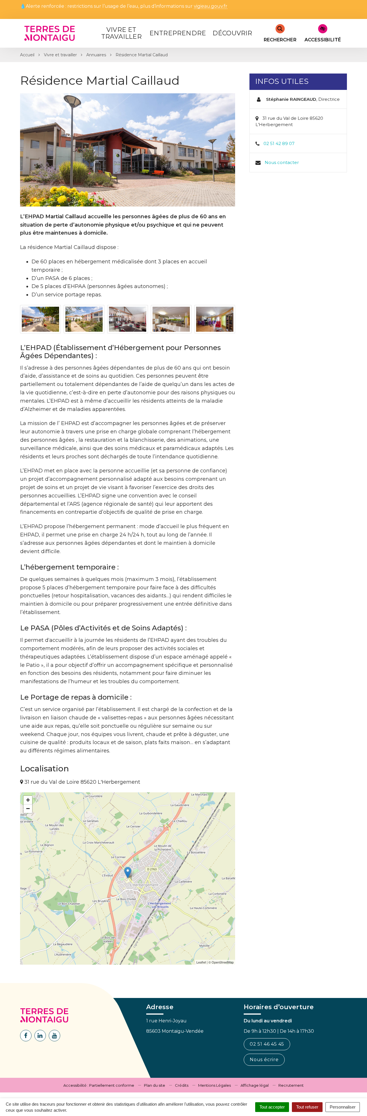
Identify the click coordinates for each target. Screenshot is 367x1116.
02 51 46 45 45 (267, 1044)
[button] (40, 319)
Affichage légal (255, 1085)
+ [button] (28, 800)
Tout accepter (272, 1107)
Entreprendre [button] (177, 33)
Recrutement (291, 1085)
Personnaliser (343, 1107)
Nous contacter (282, 162)
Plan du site (154, 1085)
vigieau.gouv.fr (210, 6)
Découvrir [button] (232, 33)
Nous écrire (264, 1059)
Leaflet (201, 962)
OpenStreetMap (223, 962)
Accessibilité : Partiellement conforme (98, 1085)
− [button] (28, 808)
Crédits (181, 1085)
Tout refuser (307, 1107)
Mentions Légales (214, 1085)
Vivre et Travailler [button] (121, 33)
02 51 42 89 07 (278, 143)
